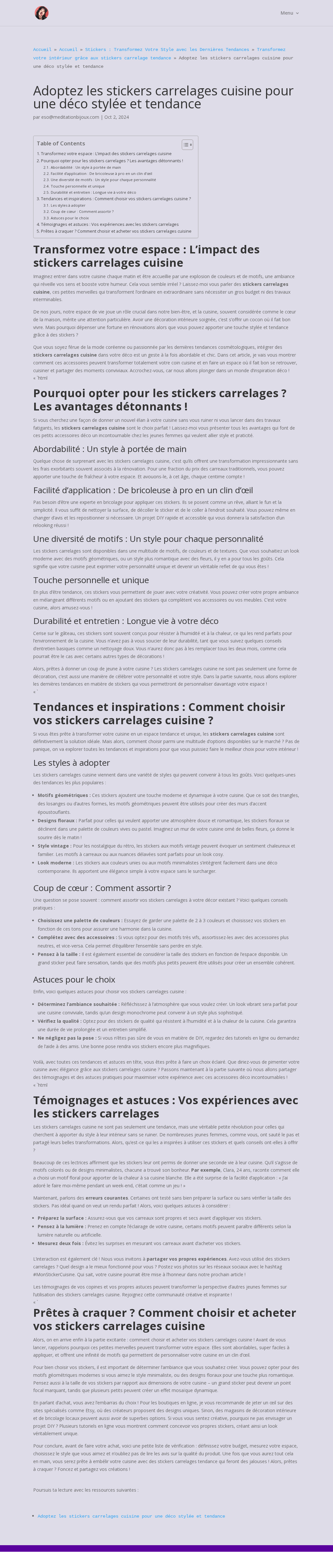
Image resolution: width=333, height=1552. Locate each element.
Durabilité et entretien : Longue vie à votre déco (93, 192)
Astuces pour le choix (69, 217)
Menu (287, 13)
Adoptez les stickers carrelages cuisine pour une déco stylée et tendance (131, 1516)
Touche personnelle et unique (77, 186)
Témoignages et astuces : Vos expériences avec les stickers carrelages (110, 224)
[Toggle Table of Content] (184, 144)
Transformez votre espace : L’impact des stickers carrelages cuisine (106, 153)
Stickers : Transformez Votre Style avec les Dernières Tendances (167, 49)
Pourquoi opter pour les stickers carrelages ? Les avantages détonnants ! (112, 161)
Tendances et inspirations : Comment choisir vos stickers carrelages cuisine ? (116, 199)
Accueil (42, 49)
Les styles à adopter (68, 205)
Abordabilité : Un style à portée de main (86, 167)
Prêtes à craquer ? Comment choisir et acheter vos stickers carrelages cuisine (116, 231)
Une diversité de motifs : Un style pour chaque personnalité (103, 179)
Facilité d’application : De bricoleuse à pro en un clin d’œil (101, 173)
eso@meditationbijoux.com (70, 117)
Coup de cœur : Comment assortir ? (82, 211)
